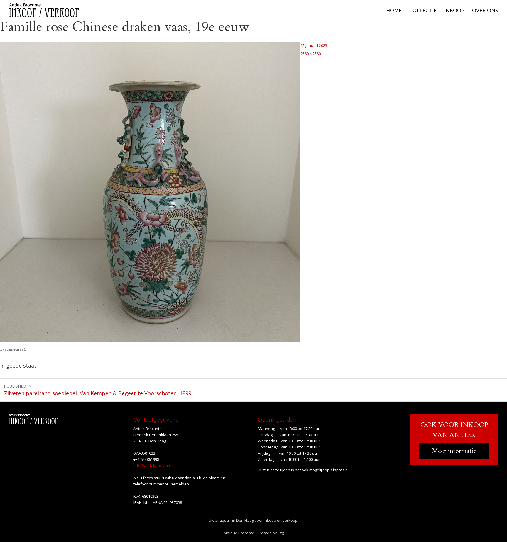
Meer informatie (454, 450)
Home (394, 10)
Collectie (423, 10)
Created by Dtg (270, 533)
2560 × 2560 (310, 53)
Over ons (485, 10)
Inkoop (454, 10)
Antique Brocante (239, 533)
